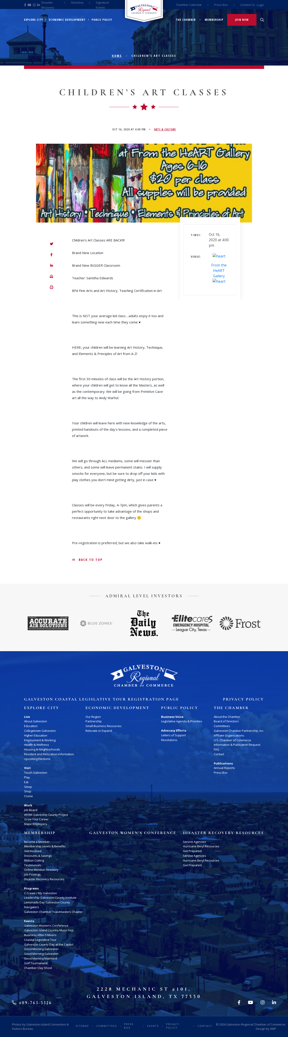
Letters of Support (173, 735)
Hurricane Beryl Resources (201, 846)
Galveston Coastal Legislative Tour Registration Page (101, 699)
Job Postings (32, 874)
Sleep (28, 787)
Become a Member (37, 842)
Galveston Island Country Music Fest (49, 930)
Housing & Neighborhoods (42, 749)
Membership (214, 19)
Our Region (93, 717)
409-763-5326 (34, 1002)
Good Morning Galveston (41, 949)
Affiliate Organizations (229, 735)
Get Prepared (192, 851)
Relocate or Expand (99, 731)
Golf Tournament (35, 963)
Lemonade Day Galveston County (47, 902)
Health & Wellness (36, 745)
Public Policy (102, 19)
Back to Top (90, 559)
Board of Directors (226, 721)
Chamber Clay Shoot (38, 968)
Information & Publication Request (237, 745)
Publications (223, 763)
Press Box (221, 5)
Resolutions (169, 740)
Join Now (242, 20)
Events (29, 921)
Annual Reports (224, 768)
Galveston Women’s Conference (46, 925)
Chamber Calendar (189, 5)
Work (28, 805)
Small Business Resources (104, 726)
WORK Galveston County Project (46, 815)
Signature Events (102, 4)
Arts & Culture (165, 129)
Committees (222, 726)
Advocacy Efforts (173, 730)
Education (31, 726)
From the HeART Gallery (219, 270)
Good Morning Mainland (40, 958)
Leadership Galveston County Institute (50, 898)
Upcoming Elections (37, 759)
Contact (219, 754)
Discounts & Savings (38, 856)
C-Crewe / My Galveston (40, 893)
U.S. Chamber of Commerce (232, 740)
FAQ (216, 749)
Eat (26, 782)
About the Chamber (227, 717)
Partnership (94, 721)
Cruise (28, 796)
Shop (27, 791)
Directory (77, 2)
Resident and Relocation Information (49, 754)
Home (117, 56)
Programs (31, 888)
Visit (27, 768)
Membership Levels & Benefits (45, 846)
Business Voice (172, 717)
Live (27, 717)
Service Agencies (194, 842)
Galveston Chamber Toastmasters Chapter (53, 912)
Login (260, 5)
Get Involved (32, 851)
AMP (273, 1029)
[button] (51, 287)
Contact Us (247, 5)
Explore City (33, 19)
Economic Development (67, 19)
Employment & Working (40, 740)
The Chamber (186, 19)
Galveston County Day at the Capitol (48, 944)
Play (27, 777)
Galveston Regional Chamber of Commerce (255, 1024)
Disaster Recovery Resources (44, 879)
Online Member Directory (41, 870)
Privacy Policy (243, 699)
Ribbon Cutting (34, 860)
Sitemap (82, 1026)
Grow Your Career (36, 819)
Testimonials (32, 865)
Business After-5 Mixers (40, 935)
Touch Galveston (35, 773)
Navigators (31, 907)
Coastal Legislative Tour (40, 940)
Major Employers (35, 824)
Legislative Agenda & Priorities (181, 721)
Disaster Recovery (47, 4)
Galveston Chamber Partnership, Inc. (239, 731)
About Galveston (35, 721)
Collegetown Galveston (40, 731)
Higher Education (35, 735)
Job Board (30, 810)
